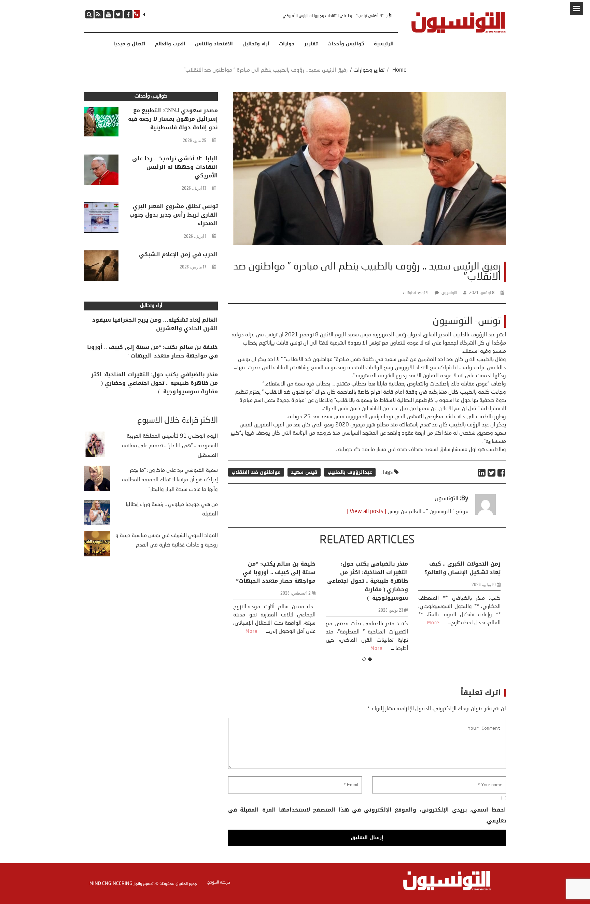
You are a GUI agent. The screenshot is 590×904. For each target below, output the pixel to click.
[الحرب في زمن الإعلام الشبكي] (101, 267)
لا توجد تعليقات (416, 293)
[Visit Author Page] (485, 513)
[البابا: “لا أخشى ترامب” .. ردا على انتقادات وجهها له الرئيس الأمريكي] (101, 172)
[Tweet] (492, 472)
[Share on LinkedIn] (482, 472)
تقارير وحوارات (368, 70)
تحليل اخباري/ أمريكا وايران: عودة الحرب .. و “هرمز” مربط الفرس (462, 572)
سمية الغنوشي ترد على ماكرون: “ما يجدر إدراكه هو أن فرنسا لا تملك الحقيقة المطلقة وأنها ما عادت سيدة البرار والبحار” (170, 480)
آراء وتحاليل (255, 44)
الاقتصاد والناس (214, 44)
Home (399, 70)
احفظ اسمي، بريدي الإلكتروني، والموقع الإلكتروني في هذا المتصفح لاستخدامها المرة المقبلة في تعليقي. (367, 815)
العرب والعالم (170, 44)
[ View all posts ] (366, 511)
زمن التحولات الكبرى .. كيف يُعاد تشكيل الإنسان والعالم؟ (370, 568)
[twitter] (118, 14)
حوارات (287, 44)
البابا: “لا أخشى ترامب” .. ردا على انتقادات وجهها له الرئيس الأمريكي (175, 167)
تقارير (311, 44)
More (284, 648)
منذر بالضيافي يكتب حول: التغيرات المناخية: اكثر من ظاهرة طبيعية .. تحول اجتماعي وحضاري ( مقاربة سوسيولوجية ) (275, 580)
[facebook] (128, 14)
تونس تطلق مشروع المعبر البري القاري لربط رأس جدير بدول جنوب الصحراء (334, 16)
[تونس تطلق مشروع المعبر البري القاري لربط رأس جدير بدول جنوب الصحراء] (101, 219)
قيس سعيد (304, 472)
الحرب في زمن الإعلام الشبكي (178, 254)
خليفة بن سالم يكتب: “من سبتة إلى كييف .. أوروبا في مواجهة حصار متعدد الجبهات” (152, 351)
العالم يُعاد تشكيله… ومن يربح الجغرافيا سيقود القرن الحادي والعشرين (155, 324)
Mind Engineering (110, 883)
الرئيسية (384, 44)
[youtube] (108, 14)
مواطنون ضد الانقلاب (256, 472)
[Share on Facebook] (501, 472)
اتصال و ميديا (129, 44)
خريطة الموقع (218, 882)
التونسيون (449, 293)
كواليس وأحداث (345, 44)
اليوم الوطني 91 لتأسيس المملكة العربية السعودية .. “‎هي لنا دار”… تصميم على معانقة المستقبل (170, 446)
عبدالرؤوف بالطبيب (349, 472)
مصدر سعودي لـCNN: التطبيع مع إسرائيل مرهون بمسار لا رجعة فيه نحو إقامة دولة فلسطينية (173, 119)
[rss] (99, 14)
